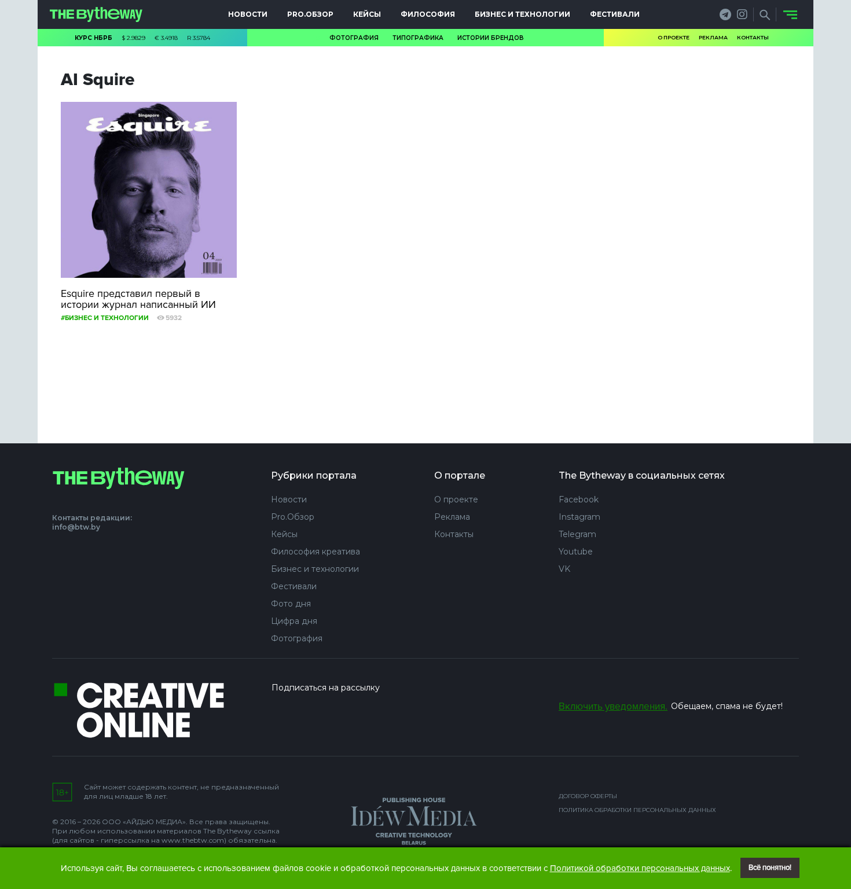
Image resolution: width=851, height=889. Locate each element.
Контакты (753, 37)
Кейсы (367, 14)
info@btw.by (76, 527)
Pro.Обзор (310, 14)
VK (564, 569)
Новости (247, 14)
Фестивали (615, 14)
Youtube (576, 551)
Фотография (354, 38)
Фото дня (291, 603)
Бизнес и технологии (522, 14)
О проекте (673, 37)
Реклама (713, 37)
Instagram (579, 517)
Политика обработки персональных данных (637, 810)
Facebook (579, 499)
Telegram (577, 534)
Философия (428, 14)
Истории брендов (490, 38)
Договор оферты (588, 796)
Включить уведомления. (613, 706)
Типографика (418, 38)
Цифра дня (294, 621)
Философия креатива (315, 551)
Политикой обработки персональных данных (640, 868)
